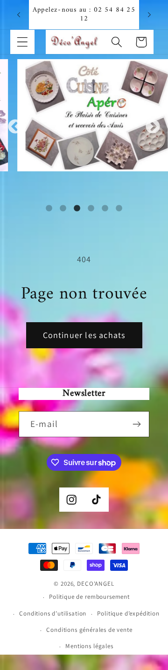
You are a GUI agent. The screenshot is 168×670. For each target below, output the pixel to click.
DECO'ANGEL (95, 584)
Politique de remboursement (89, 597)
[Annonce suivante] (149, 14)
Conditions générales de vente (89, 630)
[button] (22, 42)
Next (153, 127)
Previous (15, 127)
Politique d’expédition (128, 613)
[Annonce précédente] (18, 14)
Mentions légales (89, 646)
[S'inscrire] (136, 424)
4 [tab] (91, 208)
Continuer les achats (84, 335)
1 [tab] (49, 208)
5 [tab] (105, 208)
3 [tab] (77, 208)
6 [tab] (119, 208)
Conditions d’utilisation (52, 613)
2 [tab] (63, 208)
